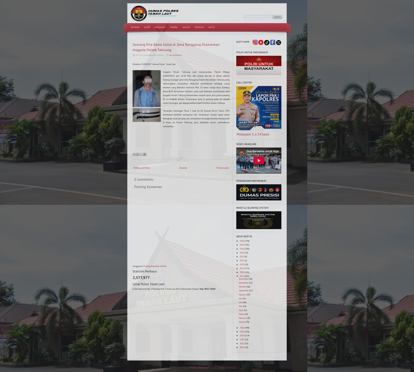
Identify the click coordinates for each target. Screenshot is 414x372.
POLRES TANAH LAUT (199, 367)
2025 (242, 244)
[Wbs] (259, 228)
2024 (242, 249)
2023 (242, 252)
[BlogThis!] (137, 154)
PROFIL (147, 26)
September (244, 290)
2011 (242, 347)
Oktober (242, 286)
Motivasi (199, 26)
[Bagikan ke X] (141, 154)
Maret (241, 314)
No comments (175, 55)
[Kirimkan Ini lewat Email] (134, 154)
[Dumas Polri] (259, 74)
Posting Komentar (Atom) (154, 266)
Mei (240, 306)
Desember (243, 279)
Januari (242, 322)
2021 (242, 260)
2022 (242, 256)
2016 (242, 327)
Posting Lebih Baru (141, 168)
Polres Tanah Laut (227, 367)
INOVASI (186, 26)
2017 (242, 276)
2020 (242, 264)
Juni (240, 302)
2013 (242, 339)
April (241, 310)
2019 (242, 268)
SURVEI (211, 26)
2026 (242, 241)
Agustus (242, 294)
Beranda (183, 168)
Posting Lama (223, 168)
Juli (240, 298)
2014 (242, 335)
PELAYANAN (160, 26)
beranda (135, 26)
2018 (242, 272)
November (243, 282)
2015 (242, 331)
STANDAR (174, 26)
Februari (242, 318)
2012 (242, 343)
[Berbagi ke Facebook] (144, 154)
